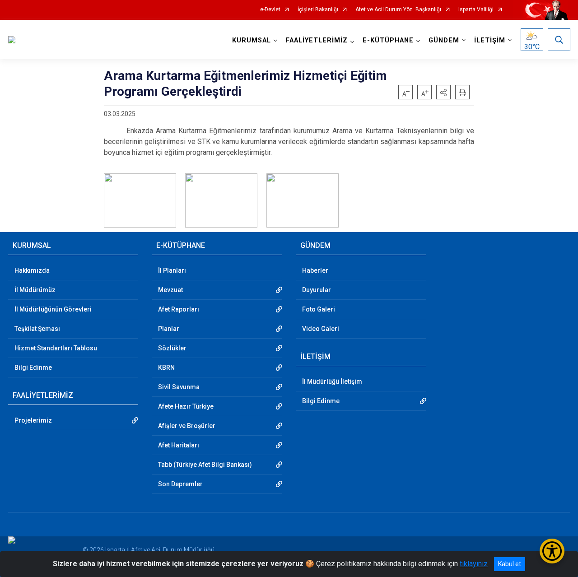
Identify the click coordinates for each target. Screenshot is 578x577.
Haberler (315, 270)
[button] (443, 92)
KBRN (166, 367)
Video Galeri (320, 328)
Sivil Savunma (179, 387)
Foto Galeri (318, 309)
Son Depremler (180, 484)
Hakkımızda (32, 270)
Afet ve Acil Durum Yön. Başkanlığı (398, 10)
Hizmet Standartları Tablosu (55, 348)
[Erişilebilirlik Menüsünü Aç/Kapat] (552, 551)
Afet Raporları (178, 309)
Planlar (168, 328)
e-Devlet (270, 10)
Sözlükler (172, 348)
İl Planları (172, 270)
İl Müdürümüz (35, 289)
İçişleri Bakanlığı (318, 10)
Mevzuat (170, 289)
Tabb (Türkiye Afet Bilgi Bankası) (205, 464)
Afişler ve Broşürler (186, 425)
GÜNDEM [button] (444, 40)
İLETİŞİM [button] (489, 40)
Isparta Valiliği (476, 10)
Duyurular (316, 289)
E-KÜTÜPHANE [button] (388, 40)
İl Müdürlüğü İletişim (332, 381)
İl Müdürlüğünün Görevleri (53, 309)
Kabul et (509, 564)
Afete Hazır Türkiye (186, 406)
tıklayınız (474, 563)
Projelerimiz (33, 420)
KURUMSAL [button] (251, 40)
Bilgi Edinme (33, 367)
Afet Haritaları (178, 445)
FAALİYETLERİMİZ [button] (317, 40)
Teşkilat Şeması (37, 328)
